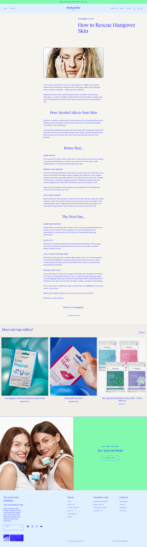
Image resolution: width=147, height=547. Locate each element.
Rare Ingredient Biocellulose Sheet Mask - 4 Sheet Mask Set (122, 400)
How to (70, 510)
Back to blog (75, 315)
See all (142, 332)
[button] (6, 8)
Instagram (123, 501)
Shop (69, 501)
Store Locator (73, 507)
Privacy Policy (99, 504)
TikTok (122, 504)
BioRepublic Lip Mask (73, 399)
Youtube (123, 510)
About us (71, 504)
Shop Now (24, 393)
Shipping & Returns (101, 501)
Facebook (123, 507)
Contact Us (98, 510)
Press (70, 517)
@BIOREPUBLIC (110, 458)
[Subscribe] (21, 527)
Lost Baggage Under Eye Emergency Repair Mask (25, 399)
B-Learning (72, 514)
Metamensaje (123, 541)
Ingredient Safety (100, 507)
